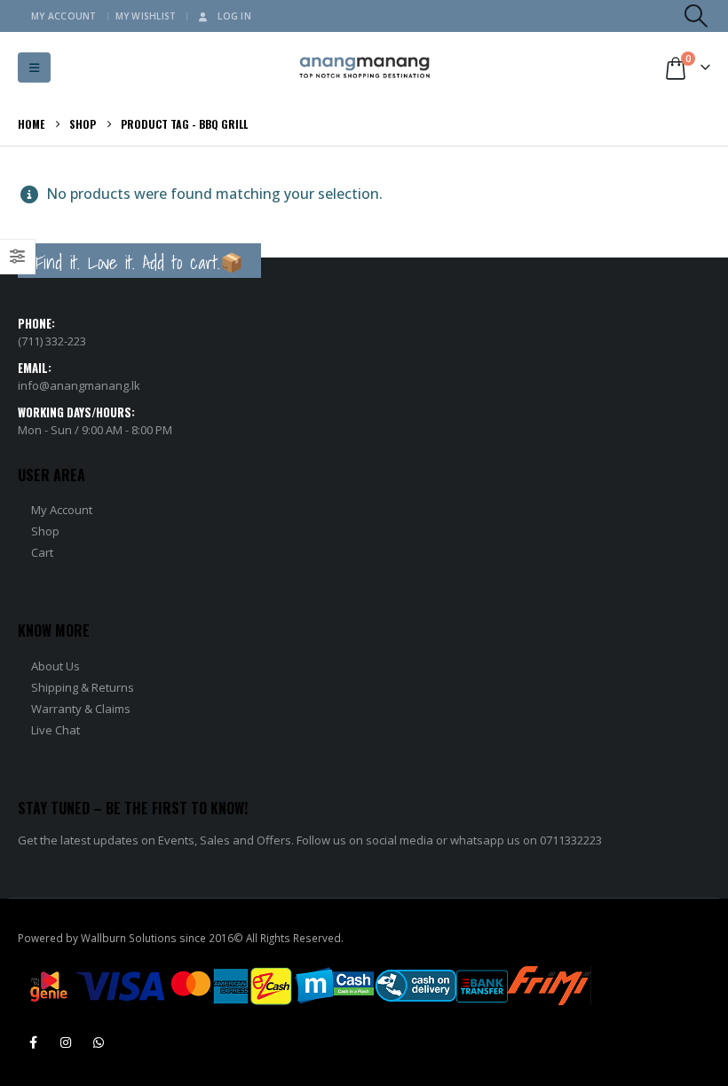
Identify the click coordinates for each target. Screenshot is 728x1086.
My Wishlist (146, 16)
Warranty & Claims (81, 709)
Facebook (33, 1042)
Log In (234, 16)
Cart (42, 552)
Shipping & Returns (82, 687)
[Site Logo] (364, 67)
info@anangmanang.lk (79, 385)
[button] (696, 16)
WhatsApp (98, 1042)
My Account (64, 16)
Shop (45, 531)
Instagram (65, 1042)
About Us (55, 666)
